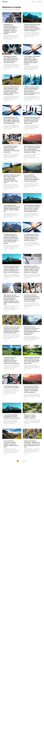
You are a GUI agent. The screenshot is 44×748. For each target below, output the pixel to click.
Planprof (5, 1)
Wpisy (33, 1)
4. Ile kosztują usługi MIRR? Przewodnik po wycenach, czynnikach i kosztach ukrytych (12, 416)
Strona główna (39, 1)
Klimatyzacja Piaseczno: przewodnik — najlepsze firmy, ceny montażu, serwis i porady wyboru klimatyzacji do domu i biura (32, 444)
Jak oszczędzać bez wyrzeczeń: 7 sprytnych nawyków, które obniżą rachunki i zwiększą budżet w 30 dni (11, 444)
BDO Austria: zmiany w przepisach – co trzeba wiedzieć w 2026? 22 (30, 416)
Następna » (24, 461)
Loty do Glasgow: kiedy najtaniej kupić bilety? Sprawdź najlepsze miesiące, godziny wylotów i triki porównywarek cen (12, 208)
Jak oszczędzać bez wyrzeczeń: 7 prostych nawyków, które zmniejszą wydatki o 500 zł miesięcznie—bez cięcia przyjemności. (32, 178)
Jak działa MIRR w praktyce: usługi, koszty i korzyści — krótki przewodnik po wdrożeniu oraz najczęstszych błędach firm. (11, 149)
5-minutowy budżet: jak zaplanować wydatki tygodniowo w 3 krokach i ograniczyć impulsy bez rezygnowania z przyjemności (11, 360)
